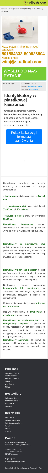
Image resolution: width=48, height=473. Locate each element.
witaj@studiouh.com (22, 61)
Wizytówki (8, 384)
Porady (7, 426)
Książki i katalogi (11, 379)
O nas (7, 431)
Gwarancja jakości (12, 420)
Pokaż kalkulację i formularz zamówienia (24, 136)
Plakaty (8, 387)
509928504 (34, 53)
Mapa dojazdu (10, 459)
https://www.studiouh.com (14, 462)
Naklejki (8, 381)
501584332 (12, 53)
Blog (6, 429)
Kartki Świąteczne (11, 376)
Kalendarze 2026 (11, 373)
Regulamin (9, 417)
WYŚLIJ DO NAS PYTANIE (20, 73)
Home (3, 8)
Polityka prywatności (12, 423)
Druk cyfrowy (13, 8)
